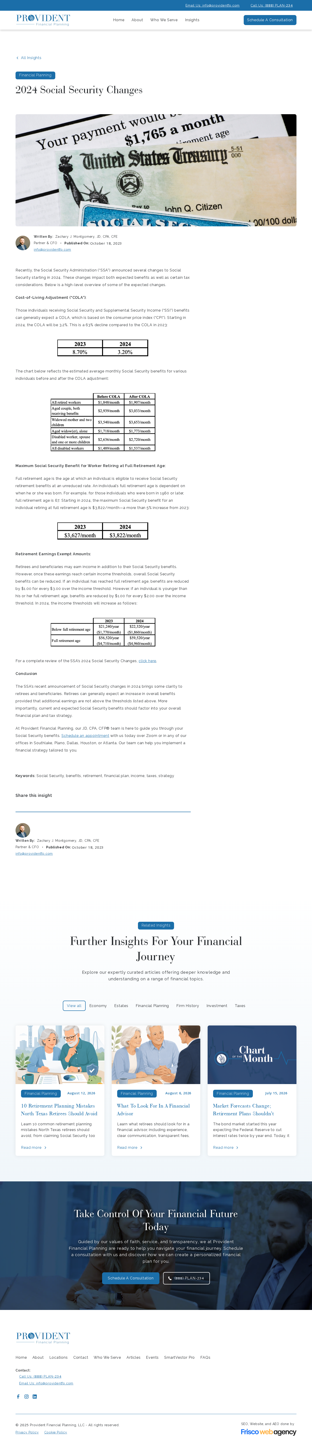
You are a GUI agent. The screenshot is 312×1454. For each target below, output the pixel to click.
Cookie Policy (55, 1432)
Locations (58, 1357)
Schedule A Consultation (270, 20)
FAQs (205, 1357)
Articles (133, 1357)
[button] (137, 20)
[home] (43, 20)
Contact (80, 1357)
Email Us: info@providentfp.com (212, 5)
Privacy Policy (27, 1432)
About (38, 1357)
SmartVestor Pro (179, 1357)
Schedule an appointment (85, 735)
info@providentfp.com (52, 249)
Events (152, 1357)
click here (147, 661)
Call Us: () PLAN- (272, 5)
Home (118, 20)
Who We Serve (107, 1357)
